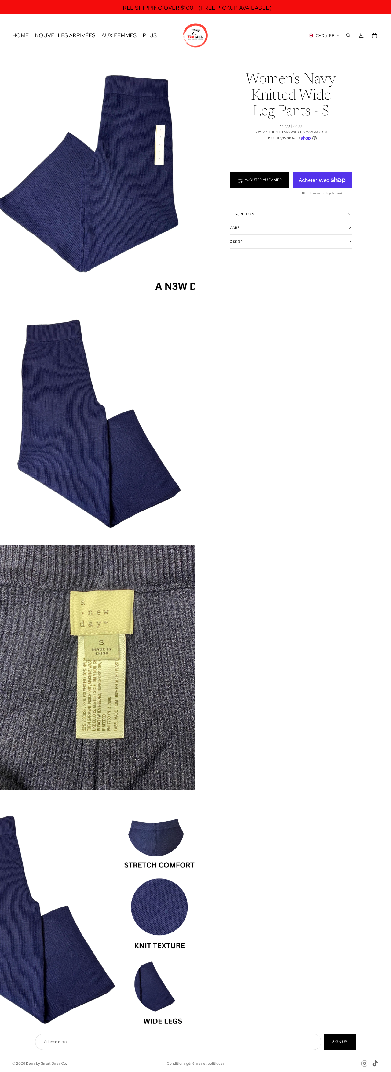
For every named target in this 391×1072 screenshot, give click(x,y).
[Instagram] (364, 1063)
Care (234, 227)
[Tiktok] (375, 1063)
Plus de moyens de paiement (322, 193)
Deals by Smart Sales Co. (46, 1063)
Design (236, 241)
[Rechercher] (348, 35)
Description (242, 214)
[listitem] (150, 35)
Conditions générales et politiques (195, 1063)
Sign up (339, 1041)
